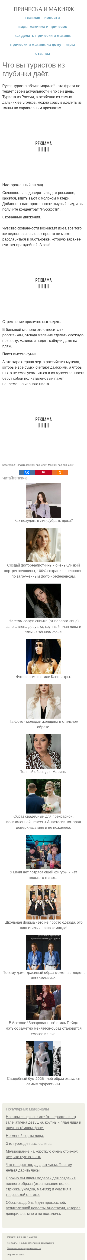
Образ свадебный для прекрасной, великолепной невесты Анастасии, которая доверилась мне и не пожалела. (43, 1208)
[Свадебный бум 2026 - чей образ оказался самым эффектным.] (43, 1072)
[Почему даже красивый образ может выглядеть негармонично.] (43, 966)
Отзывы (42, 53)
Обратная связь (16, 1254)
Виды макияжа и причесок (42, 26)
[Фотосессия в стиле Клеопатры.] (43, 671)
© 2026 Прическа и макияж (22, 1236)
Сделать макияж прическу (31, 465)
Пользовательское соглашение (37, 1242)
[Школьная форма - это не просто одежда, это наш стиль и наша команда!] (43, 916)
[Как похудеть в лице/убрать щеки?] (43, 514)
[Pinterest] (43, 472)
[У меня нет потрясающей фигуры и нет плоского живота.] (43, 866)
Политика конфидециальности (24, 1248)
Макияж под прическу (61, 465)
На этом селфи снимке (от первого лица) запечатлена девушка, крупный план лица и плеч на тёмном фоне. (43, 1122)
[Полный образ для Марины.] (43, 766)
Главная (32, 17)
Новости (52, 17)
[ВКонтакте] (27, 472)
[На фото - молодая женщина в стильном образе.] (43, 715)
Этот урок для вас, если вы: (29, 1143)
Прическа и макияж (43, 9)
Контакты (12, 1242)
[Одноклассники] (60, 472)
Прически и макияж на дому (35, 44)
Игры (70, 44)
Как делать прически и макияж (43, 35)
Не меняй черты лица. (25, 1136)
